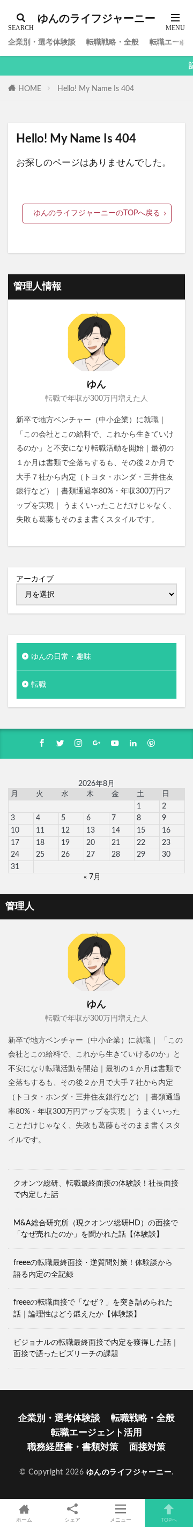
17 (15, 843)
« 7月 (92, 877)
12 (65, 830)
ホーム (24, 1520)
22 (141, 843)
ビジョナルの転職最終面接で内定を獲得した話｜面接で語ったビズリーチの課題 (96, 1348)
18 (40, 843)
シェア (72, 1520)
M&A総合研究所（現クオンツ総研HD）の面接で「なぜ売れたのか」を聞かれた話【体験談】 (95, 1229)
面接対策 (147, 1446)
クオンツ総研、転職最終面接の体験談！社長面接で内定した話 (96, 1189)
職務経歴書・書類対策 (72, 1446)
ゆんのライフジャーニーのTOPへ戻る (96, 213)
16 (166, 830)
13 (90, 830)
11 (40, 830)
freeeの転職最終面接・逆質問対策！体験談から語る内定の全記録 (93, 1268)
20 (90, 843)
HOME (29, 89)
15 (141, 830)
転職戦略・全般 (112, 42)
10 (15, 830)
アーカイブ (35, 579)
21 (116, 843)
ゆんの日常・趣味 (61, 657)
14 (116, 830)
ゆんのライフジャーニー (96, 18)
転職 (38, 684)
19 (65, 843)
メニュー (120, 1520)
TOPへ (169, 1520)
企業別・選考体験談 (42, 42)
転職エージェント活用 (96, 1432)
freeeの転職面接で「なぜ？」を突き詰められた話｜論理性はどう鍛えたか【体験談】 (93, 1308)
